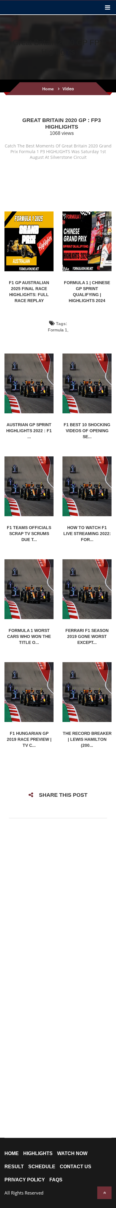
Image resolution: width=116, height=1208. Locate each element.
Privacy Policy (24, 1179)
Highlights (38, 1153)
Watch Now (72, 1153)
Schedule (41, 1166)
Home (48, 88)
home (11, 1153)
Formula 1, (58, 329)
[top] (104, 1192)
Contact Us (75, 1166)
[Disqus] (58, 902)
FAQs (55, 1179)
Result (14, 1166)
